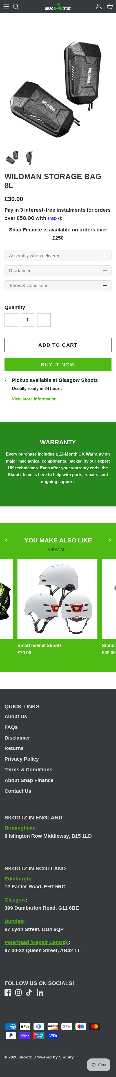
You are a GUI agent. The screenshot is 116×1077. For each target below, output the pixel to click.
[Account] (97, 6)
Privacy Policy (22, 759)
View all (58, 550)
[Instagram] (18, 992)
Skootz (26, 1057)
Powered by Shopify (54, 1057)
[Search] (18, 6)
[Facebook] (8, 992)
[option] (58, 88)
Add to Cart (58, 345)
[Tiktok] (29, 992)
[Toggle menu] (6, 6)
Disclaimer (19, 271)
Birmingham (19, 828)
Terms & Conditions (28, 285)
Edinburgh (17, 879)
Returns (14, 748)
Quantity (15, 307)
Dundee (14, 921)
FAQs (11, 727)
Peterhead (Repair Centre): (37, 942)
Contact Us (18, 791)
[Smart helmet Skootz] (57, 599)
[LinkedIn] (40, 992)
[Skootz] (58, 6)
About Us (16, 716)
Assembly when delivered (35, 256)
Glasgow (15, 900)
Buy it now (58, 365)
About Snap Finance (29, 780)
